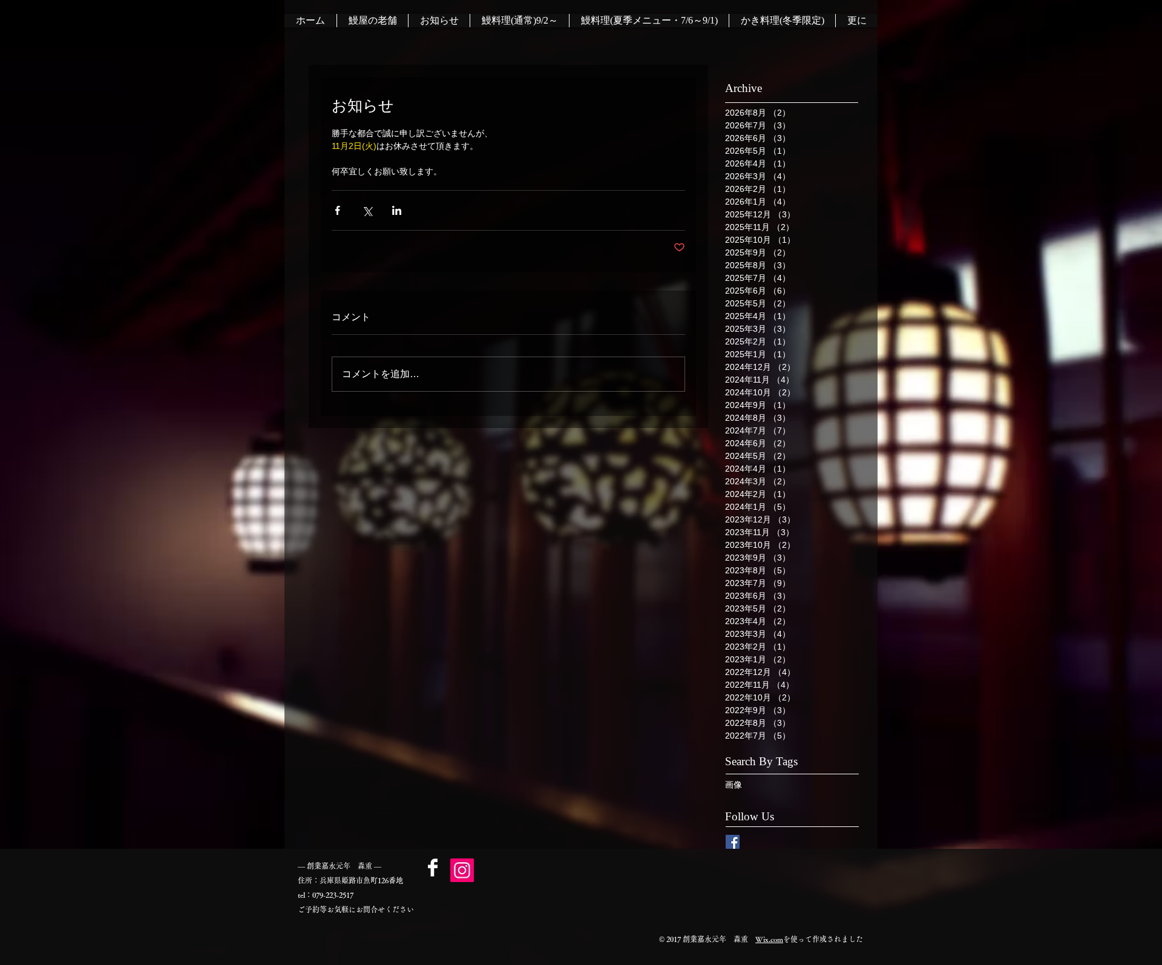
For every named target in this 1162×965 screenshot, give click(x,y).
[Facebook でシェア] (337, 210)
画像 (733, 784)
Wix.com (769, 939)
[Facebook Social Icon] (733, 842)
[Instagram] (462, 870)
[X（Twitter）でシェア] (367, 210)
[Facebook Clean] (433, 867)
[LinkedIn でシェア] (396, 210)
